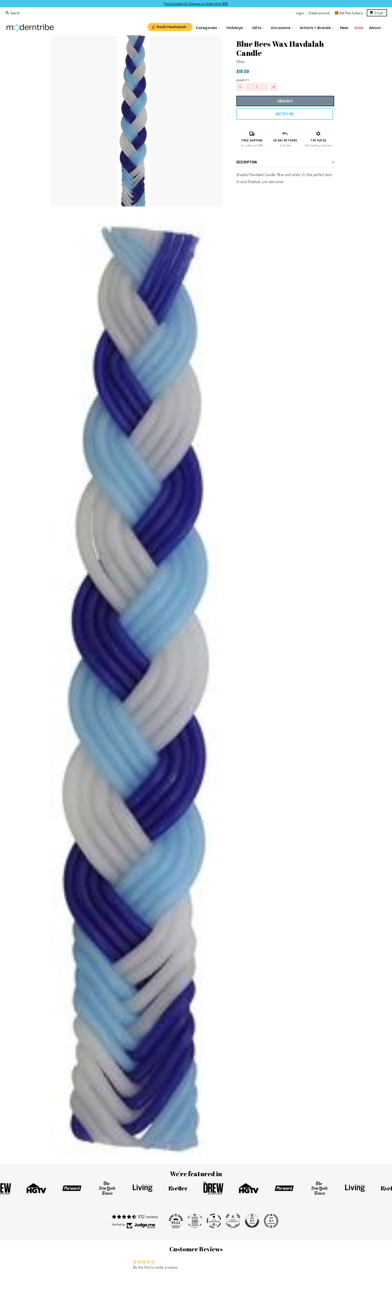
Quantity (242, 80)
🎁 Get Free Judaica (348, 12)
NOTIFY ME (285, 113)
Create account (319, 12)
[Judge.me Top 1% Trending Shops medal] (271, 1221)
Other (240, 61)
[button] (136, 121)
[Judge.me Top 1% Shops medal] (252, 1221)
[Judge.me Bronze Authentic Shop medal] (233, 1221)
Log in (300, 12)
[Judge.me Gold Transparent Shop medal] (214, 1221)
